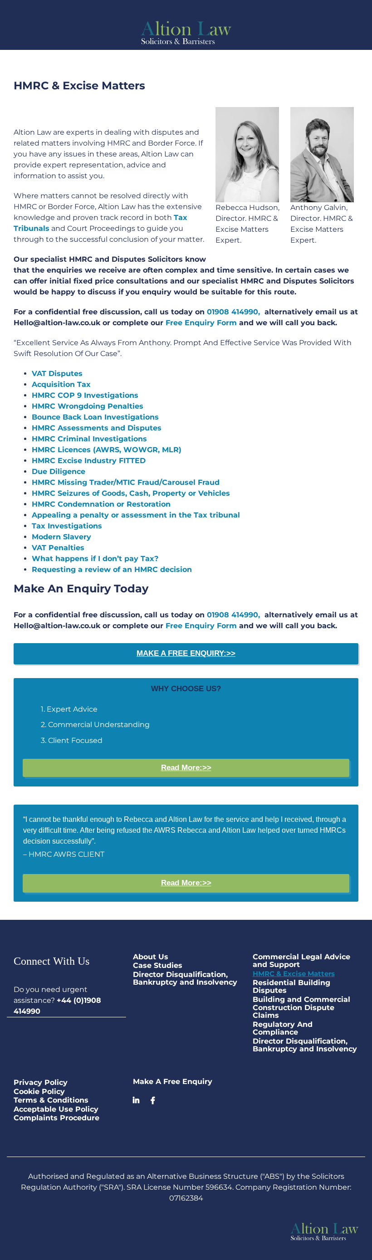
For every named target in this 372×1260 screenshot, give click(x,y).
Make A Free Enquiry (172, 1081)
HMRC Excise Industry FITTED (89, 460)
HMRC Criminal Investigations (89, 439)
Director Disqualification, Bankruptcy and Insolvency (185, 979)
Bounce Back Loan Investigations (95, 417)
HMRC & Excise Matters (294, 974)
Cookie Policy (39, 1092)
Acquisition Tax (61, 384)
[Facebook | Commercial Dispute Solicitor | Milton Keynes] (153, 1100)
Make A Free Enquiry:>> (186, 653)
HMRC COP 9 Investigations (85, 395)
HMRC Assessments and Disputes (97, 428)
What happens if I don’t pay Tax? (95, 558)
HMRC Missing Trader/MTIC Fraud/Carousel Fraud (126, 482)
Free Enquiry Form (201, 322)
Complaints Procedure (56, 1118)
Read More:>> (186, 767)
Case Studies (157, 966)
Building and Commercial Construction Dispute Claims (301, 1008)
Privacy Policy (41, 1083)
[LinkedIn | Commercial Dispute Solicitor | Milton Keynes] (139, 1100)
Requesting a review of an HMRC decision (112, 569)
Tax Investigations (67, 526)
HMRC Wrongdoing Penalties (87, 406)
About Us (150, 957)
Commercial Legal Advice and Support (301, 961)
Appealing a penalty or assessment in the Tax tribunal (136, 515)
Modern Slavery (61, 536)
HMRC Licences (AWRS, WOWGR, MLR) (106, 449)
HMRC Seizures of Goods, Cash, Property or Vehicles (131, 493)
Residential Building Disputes (291, 987)
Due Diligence (58, 471)
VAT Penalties (58, 547)
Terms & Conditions (51, 1100)
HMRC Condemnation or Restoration (101, 504)
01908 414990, (233, 312)
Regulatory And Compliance (283, 1028)
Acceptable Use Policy (56, 1109)
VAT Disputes (57, 373)
